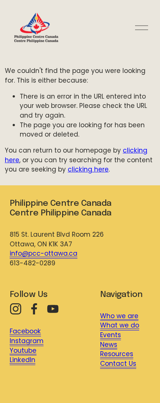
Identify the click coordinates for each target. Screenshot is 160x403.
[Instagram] (16, 309)
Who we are (119, 315)
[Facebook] (34, 309)
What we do (119, 325)
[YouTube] (53, 309)
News (108, 344)
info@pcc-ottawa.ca (43, 253)
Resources (116, 353)
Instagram (27, 340)
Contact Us (118, 363)
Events (110, 334)
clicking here (88, 169)
